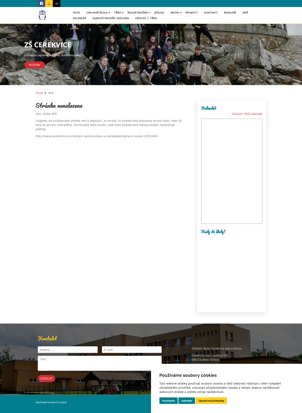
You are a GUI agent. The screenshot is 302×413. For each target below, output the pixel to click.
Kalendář (79, 18)
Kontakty (211, 12)
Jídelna (159, 12)
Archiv (174, 12)
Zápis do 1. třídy (146, 18)
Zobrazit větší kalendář (247, 114)
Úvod (76, 12)
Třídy (117, 12)
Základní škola (97, 12)
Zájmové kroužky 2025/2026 (110, 18)
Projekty (192, 12)
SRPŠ (245, 12)
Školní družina (137, 12)
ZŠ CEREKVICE (47, 44)
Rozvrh (34, 65)
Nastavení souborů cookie (51, 402)
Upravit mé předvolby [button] (211, 400)
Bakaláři (230, 12)
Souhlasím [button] (168, 400)
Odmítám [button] (186, 400)
